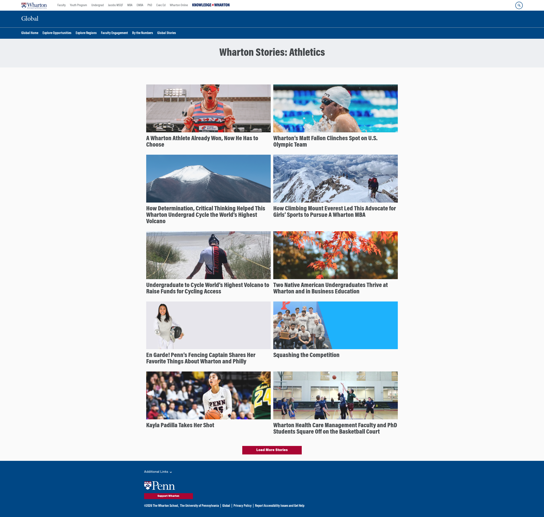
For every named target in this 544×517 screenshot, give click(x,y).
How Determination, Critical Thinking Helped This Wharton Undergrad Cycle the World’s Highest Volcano (205, 215)
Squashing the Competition (306, 355)
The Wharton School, (166, 506)
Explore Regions (86, 33)
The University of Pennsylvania (199, 506)
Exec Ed (161, 5)
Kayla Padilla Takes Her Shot (180, 426)
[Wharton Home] (34, 5)
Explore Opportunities (56, 33)
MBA (129, 5)
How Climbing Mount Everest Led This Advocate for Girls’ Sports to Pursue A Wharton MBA (334, 212)
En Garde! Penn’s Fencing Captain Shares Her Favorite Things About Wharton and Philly (200, 358)
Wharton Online (179, 5)
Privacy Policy (243, 506)
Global (226, 506)
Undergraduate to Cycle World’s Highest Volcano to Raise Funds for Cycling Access (207, 288)
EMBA (140, 5)
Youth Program (78, 5)
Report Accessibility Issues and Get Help (279, 506)
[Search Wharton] (519, 5)
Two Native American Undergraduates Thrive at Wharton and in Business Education (330, 288)
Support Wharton (168, 496)
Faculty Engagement (114, 33)
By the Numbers (142, 33)
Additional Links (156, 472)
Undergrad (97, 5)
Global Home (29, 33)
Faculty (61, 5)
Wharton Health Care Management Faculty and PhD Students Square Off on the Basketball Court (335, 429)
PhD (149, 5)
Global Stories (166, 33)
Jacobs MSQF (115, 5)
